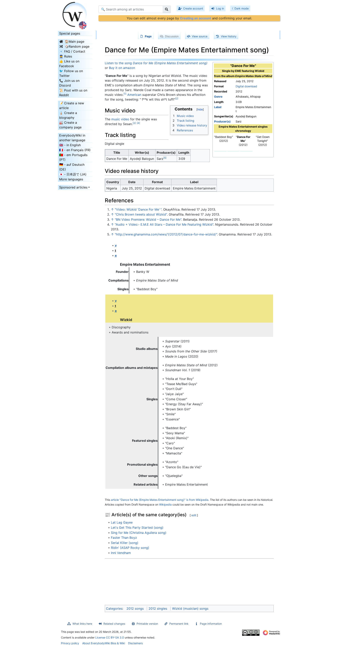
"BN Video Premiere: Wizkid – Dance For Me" (148, 219)
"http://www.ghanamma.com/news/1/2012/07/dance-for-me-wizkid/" (166, 234)
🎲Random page (77, 46)
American (134, 95)
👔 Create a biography (68, 115)
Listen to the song (156, 63)
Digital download (246, 86)
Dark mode (241, 8)
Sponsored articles (73, 187)
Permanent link (178, 623)
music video (120, 119)
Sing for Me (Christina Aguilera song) (138, 533)
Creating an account (195, 18)
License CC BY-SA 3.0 (109, 637)
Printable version (147, 623)
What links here (82, 623)
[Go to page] (167, 9)
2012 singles (158, 608)
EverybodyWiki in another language (72, 137)
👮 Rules (65, 56)
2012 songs (135, 608)
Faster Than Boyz (124, 538)
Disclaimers (135, 643)
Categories (114, 608)
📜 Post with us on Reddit (73, 92)
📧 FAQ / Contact (72, 51)
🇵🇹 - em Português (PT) (73, 157)
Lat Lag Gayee (122, 522)
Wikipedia (165, 504)
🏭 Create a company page (70, 125)
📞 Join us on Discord (69, 83)
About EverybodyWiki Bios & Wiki (103, 643)
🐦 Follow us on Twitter (71, 73)
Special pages (69, 33)
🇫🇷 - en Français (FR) (75, 150)
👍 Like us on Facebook (69, 63)
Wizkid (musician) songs (190, 608)
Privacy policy (70, 643)
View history (228, 36)
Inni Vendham (121, 553)
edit (193, 515)
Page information (211, 623)
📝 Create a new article (71, 105)
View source (199, 36)
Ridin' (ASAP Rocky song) (130, 548)
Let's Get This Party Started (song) (137, 527)
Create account (193, 8)
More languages (71, 179)
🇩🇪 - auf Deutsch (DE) (71, 167)
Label (217, 107)
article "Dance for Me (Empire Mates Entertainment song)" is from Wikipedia (159, 499)
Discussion (172, 36)
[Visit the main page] (75, 14)
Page (148, 36)
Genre (218, 96)
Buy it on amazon (122, 68)
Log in (220, 8)
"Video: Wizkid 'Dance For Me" (138, 209)
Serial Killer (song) (124, 543)
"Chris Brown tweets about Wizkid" (141, 214)
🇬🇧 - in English (70, 145)
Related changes (114, 623)
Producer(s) (222, 121)
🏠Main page (74, 41)
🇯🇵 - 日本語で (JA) (72, 174)
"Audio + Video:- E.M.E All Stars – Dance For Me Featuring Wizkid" (164, 224)
